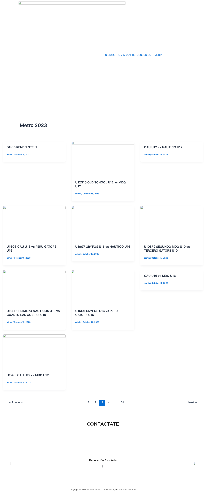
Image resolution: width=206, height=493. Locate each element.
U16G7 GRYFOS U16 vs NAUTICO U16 (102, 246)
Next (192, 402)
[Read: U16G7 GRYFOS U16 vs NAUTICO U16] (103, 223)
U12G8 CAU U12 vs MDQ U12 (28, 375)
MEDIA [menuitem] (158, 54)
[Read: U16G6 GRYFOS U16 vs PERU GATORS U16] (103, 287)
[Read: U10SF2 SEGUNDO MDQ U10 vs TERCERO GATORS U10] (171, 223)
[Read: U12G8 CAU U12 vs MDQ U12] (34, 351)
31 (122, 402)
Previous (16, 402)
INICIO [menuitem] (108, 54)
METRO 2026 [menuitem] (119, 54)
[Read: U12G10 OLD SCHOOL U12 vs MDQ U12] (103, 159)
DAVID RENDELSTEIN (22, 147)
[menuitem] (141, 55)
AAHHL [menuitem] (131, 54)
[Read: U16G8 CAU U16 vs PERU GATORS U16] (34, 223)
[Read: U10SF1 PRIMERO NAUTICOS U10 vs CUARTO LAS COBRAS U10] (34, 287)
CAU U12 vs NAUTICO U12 (163, 147)
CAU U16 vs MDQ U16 (160, 276)
